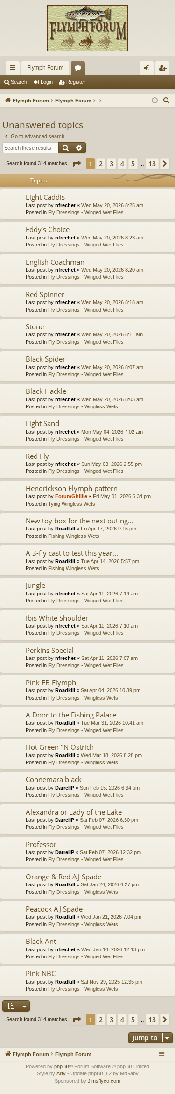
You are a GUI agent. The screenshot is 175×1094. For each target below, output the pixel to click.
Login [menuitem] (148, 70)
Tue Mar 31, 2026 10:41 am (112, 722)
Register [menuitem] (164, 70)
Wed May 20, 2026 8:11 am (112, 334)
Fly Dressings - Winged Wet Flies (86, 212)
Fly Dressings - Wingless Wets (83, 406)
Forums (80, 70)
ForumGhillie (71, 496)
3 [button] (111, 163)
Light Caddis (45, 197)
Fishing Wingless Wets (73, 536)
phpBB (61, 1066)
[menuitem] (166, 100)
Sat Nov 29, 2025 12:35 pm (111, 982)
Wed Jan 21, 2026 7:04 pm (111, 917)
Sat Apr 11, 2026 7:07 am (109, 658)
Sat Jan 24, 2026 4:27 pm (110, 884)
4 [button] (122, 163)
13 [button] (152, 163)
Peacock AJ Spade (54, 908)
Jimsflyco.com (104, 1081)
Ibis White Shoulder (57, 618)
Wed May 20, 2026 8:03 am (112, 399)
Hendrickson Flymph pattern (72, 488)
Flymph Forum (45, 68)
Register (75, 82)
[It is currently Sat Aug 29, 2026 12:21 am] (155, 100)
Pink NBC (41, 973)
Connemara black (54, 779)
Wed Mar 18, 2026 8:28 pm (111, 755)
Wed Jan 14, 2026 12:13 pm (113, 949)
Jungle (35, 585)
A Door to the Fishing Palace (71, 714)
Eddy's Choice (48, 229)
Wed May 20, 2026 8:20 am (112, 270)
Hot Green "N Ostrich (60, 747)
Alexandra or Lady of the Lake (74, 812)
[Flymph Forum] (87, 28)
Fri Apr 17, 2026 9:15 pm (108, 528)
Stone (35, 326)
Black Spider (45, 358)
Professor (41, 844)
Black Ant (41, 941)
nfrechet (65, 205)
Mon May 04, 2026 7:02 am (112, 432)
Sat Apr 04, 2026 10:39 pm (110, 690)
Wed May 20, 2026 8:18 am (112, 302)
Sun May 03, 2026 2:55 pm (111, 464)
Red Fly (37, 456)
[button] (77, 163)
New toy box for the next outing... (79, 520)
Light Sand (42, 423)
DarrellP (64, 787)
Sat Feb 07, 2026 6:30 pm (109, 820)
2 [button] (101, 163)
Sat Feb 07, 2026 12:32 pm (110, 852)
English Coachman (55, 262)
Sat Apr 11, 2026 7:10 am (109, 626)
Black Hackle (46, 391)
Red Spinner (45, 294)
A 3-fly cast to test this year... (72, 553)
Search (19, 82)
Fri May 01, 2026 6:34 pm (122, 496)
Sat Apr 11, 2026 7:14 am (109, 593)
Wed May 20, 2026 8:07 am (112, 367)
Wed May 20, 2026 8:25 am (112, 205)
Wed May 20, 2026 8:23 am (112, 237)
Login (47, 82)
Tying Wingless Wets (71, 504)
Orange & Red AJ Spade (63, 876)
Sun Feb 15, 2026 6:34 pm (110, 787)
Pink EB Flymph (51, 682)
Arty (61, 1073)
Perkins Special (50, 650)
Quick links (14, 70)
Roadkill (65, 528)
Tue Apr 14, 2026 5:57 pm (110, 561)
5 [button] (133, 163)
